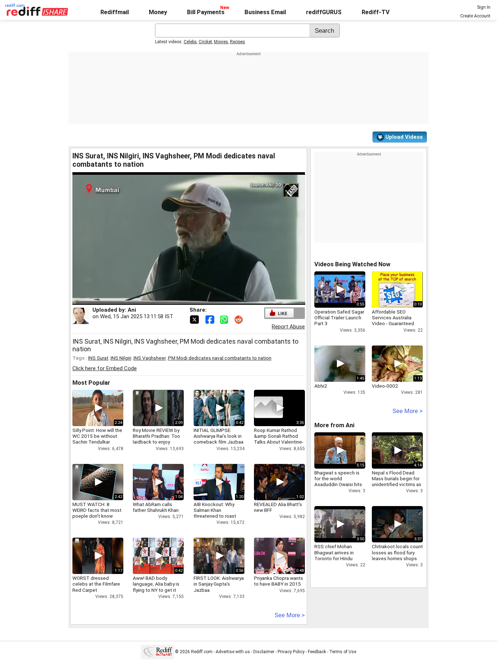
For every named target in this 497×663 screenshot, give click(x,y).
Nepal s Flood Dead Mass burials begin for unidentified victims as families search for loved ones (396, 484)
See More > (290, 615)
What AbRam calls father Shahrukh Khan (156, 507)
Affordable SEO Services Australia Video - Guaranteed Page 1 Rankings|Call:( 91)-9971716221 (396, 323)
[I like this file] (279, 313)
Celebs (190, 42)
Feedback (317, 651)
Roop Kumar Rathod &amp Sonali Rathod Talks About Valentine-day (278, 439)
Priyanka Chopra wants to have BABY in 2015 (278, 581)
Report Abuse (288, 326)
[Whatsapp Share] (225, 319)
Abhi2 (320, 386)
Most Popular (91, 382)
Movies (221, 42)
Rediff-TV (376, 12)
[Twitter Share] (195, 319)
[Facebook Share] (210, 319)
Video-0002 (385, 386)
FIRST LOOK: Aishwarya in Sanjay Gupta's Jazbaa (219, 584)
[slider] (181, 299)
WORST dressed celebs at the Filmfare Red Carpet (96, 584)
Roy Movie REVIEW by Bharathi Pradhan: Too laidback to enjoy (156, 436)
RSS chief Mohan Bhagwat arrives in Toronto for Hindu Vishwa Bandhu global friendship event (338, 558)
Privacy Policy (291, 651)
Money (158, 12)
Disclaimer (263, 651)
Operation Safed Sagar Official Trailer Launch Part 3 (339, 317)
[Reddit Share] (239, 319)
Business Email (265, 12)
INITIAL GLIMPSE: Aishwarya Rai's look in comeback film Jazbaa (218, 436)
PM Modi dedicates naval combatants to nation (219, 358)
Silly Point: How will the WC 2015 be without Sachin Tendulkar (97, 436)
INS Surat (98, 358)
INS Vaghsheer (150, 358)
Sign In (483, 7)
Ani (132, 310)
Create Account (475, 16)
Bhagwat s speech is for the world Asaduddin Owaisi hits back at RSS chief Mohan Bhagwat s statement (338, 487)
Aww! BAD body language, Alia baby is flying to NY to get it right (156, 587)
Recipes (237, 42)
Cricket (205, 42)
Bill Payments (205, 12)
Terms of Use (342, 651)
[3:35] (268, 408)
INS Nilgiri (121, 358)
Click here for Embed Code (104, 368)
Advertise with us (233, 651)
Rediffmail (114, 12)
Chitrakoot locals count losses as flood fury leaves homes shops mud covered (397, 555)
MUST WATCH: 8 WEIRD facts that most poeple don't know (97, 510)
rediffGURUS (324, 12)
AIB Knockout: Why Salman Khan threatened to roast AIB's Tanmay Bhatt (215, 513)
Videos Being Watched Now (352, 264)
